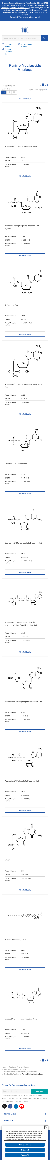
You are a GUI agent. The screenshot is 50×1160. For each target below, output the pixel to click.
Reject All (25, 1150)
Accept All (25, 1155)
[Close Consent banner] (46, 1127)
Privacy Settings (25, 1145)
